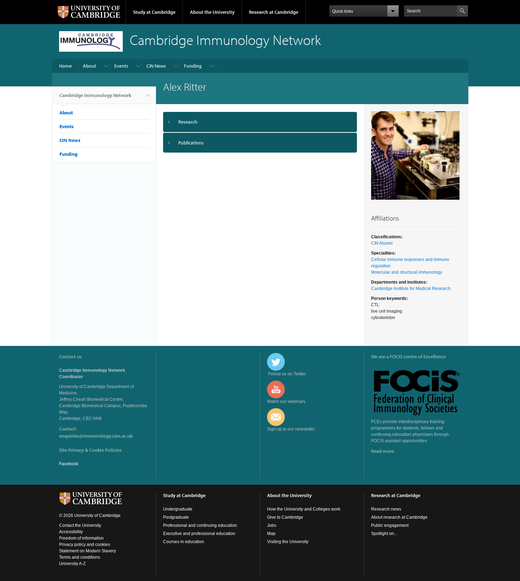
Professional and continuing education (200, 525)
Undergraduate (177, 509)
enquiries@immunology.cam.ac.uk (96, 436)
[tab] (260, 122)
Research (187, 122)
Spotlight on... (384, 533)
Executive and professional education (199, 533)
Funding (193, 66)
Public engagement (390, 525)
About (89, 66)
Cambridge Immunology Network (95, 95)
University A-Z (72, 563)
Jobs (271, 525)
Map (271, 533)
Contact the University (80, 525)
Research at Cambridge (273, 12)
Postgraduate (176, 517)
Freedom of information (81, 538)
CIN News (156, 66)
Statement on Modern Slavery (87, 550)
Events (121, 66)
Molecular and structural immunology (406, 272)
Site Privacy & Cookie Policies (90, 450)
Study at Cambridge (154, 12)
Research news (386, 509)
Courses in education (183, 541)
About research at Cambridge (399, 517)
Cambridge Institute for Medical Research (411, 288)
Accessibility (71, 531)
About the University (212, 12)
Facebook (68, 463)
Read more (382, 451)
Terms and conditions (79, 557)
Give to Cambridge (285, 517)
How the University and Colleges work (303, 509)
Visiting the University (287, 541)
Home (65, 66)
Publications (191, 142)
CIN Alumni (382, 243)
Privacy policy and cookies (84, 544)
